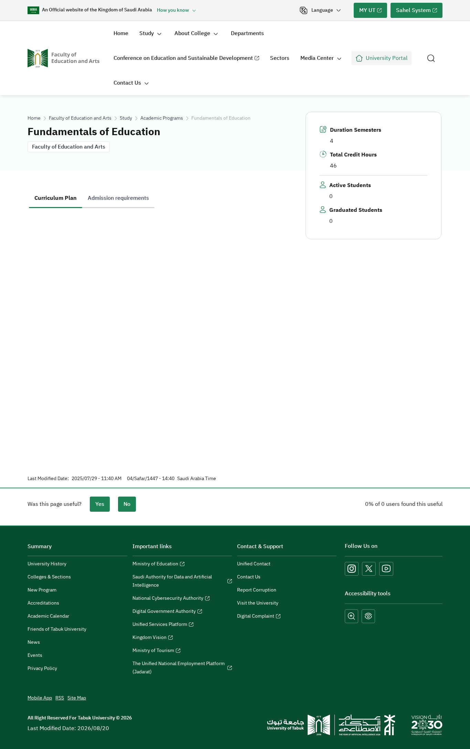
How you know (173, 10)
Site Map (76, 698)
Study (146, 33)
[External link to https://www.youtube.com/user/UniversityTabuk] (386, 569)
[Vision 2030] (427, 724)
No (127, 504)
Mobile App (40, 698)
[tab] (55, 198)
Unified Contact (253, 563)
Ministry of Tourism (153, 651)
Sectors (279, 58)
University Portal (386, 58)
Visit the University (257, 603)
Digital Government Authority (164, 612)
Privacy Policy (42, 668)
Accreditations (43, 603)
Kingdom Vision (149, 638)
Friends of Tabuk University (57, 629)
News (34, 642)
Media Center (317, 58)
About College (192, 33)
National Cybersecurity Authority (167, 599)
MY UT (364, 12)
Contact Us (127, 83)
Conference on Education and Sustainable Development (180, 62)
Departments (247, 33)
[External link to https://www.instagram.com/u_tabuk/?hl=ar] (352, 569)
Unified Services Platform (159, 625)
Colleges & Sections (49, 576)
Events (35, 655)
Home (121, 33)
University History (47, 563)
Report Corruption (256, 590)
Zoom (351, 616)
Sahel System (411, 12)
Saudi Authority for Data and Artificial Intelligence (172, 581)
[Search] (431, 58)
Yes (99, 504)
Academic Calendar (48, 616)
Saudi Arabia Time (196, 478)
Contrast (368, 616)
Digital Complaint (255, 616)
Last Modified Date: (48, 478)
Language (322, 10)
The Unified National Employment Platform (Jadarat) (178, 668)
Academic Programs (161, 118)
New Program (42, 590)
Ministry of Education (155, 564)
